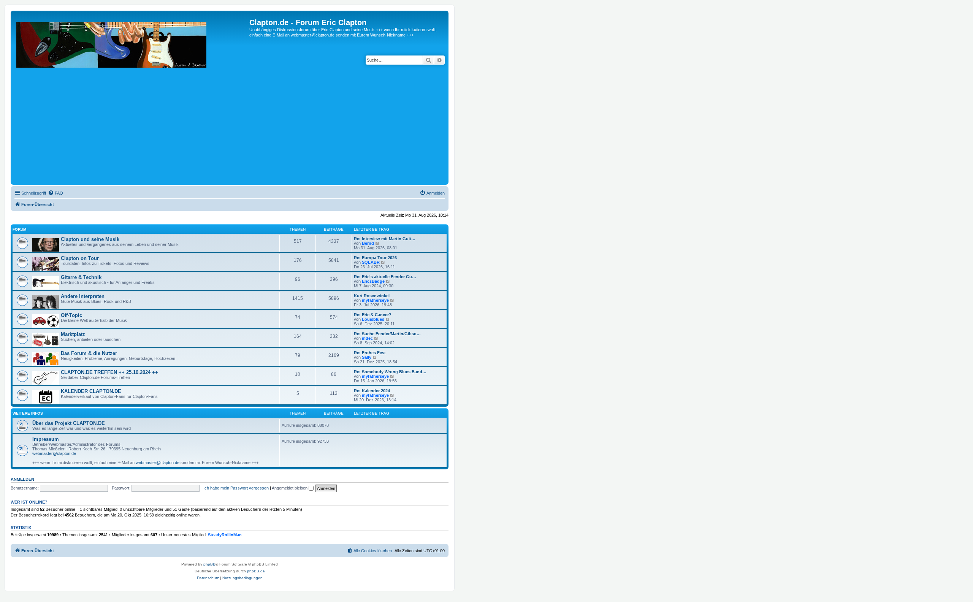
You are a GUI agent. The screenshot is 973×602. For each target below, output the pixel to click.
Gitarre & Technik (81, 277)
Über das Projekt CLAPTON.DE (68, 423)
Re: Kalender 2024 (372, 390)
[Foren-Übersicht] (131, 100)
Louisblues (373, 319)
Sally (366, 357)
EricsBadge (373, 281)
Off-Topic (71, 315)
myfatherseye (375, 300)
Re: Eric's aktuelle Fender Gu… (385, 276)
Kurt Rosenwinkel (372, 295)
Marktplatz (73, 334)
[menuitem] (55, 193)
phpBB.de (256, 571)
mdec (367, 338)
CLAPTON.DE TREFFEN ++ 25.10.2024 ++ (109, 372)
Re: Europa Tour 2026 (375, 257)
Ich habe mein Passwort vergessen (236, 488)
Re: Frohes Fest (370, 352)
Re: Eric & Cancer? (372, 314)
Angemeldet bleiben (290, 488)
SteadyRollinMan (225, 534)
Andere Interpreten (83, 296)
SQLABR (371, 262)
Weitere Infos (28, 413)
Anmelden (22, 479)
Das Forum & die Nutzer (89, 353)
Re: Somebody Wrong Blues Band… (390, 371)
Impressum (45, 439)
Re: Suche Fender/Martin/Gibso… (387, 333)
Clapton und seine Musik (90, 239)
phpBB (209, 564)
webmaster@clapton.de (54, 453)
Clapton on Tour (80, 258)
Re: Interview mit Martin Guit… (384, 238)
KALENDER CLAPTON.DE (91, 391)
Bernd (368, 243)
